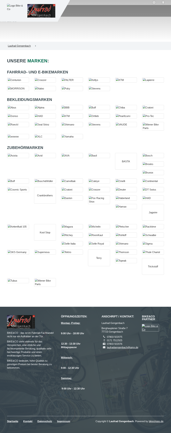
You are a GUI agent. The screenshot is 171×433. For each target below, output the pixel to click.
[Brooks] (153, 164)
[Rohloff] (126, 235)
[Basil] (99, 155)
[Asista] (18, 155)
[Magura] (72, 226)
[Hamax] (126, 206)
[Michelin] (99, 226)
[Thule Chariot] (153, 252)
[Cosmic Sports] (18, 189)
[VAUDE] (126, 124)
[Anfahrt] (163, 2)
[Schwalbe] (153, 235)
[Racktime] (153, 226)
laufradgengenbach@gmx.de (122, 347)
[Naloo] (45, 88)
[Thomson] (126, 252)
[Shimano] (72, 124)
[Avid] (45, 155)
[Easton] (72, 198)
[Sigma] (153, 243)
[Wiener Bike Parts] (153, 126)
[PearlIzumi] (126, 116)
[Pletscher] (126, 226)
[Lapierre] (153, 80)
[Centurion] (18, 80)
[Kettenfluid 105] (18, 226)
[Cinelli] (126, 181)
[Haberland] (126, 198)
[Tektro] (72, 252)
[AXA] (72, 155)
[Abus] (18, 107)
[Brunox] (153, 172)
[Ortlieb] (99, 116)
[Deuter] (126, 189)
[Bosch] (153, 155)
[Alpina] (45, 107)
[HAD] (45, 116)
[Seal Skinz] (45, 124)
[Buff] (99, 107)
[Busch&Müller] (45, 181)
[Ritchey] (72, 235)
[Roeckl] (18, 124)
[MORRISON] (18, 88)
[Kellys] (99, 80)
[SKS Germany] (18, 252)
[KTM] (126, 80)
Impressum (63, 421)
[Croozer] (45, 80)
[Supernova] (45, 252)
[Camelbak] (72, 181)
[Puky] (72, 88)
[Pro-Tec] (153, 116)
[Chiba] (126, 107)
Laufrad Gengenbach (19, 45)
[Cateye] (99, 181)
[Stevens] (99, 88)
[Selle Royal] (99, 243)
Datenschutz (44, 421)
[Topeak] (126, 260)
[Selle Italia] (72, 243)
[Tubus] (18, 280)
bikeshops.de (156, 421)
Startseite (12, 421)
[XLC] (45, 136)
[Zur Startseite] (41, 11)
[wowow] (18, 136)
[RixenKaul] (99, 235)
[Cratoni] (153, 107)
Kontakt (27, 421)
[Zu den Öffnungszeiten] (154, 2)
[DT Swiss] (153, 189)
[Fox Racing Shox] (99, 199)
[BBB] (72, 107)
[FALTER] (72, 80)
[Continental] (153, 181)
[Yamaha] (72, 136)
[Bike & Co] (150, 327)
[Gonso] (18, 116)
